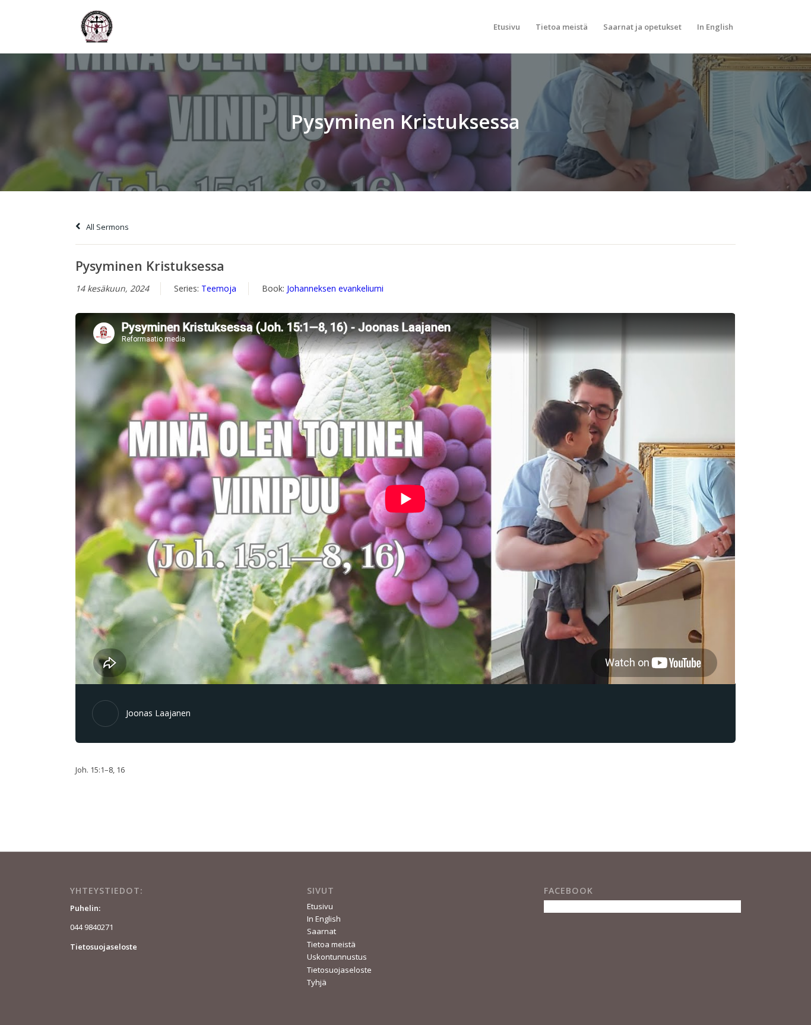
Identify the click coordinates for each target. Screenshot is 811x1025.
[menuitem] (507, 26)
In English (324, 918)
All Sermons (106, 227)
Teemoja (218, 288)
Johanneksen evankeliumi (335, 288)
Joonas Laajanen (158, 713)
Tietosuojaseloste (339, 969)
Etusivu (320, 906)
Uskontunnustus (337, 956)
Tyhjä (317, 982)
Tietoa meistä (331, 944)
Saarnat (321, 931)
